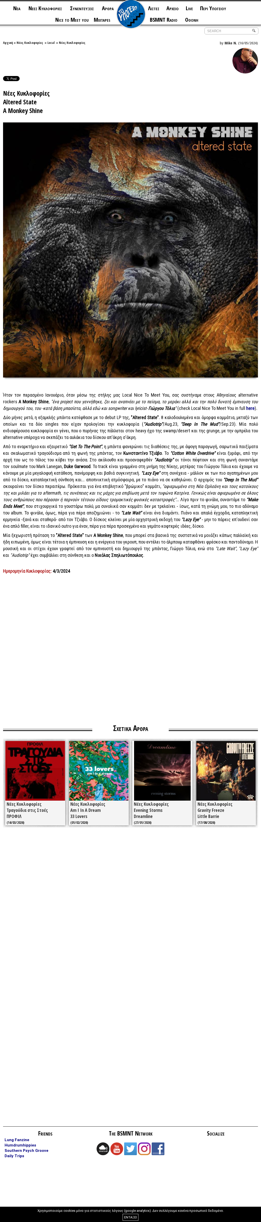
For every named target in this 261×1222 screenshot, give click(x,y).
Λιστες (153, 8)
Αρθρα (108, 8)
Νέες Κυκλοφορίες (30, 42)
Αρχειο (172, 8)
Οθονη (191, 19)
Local (51, 42)
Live (189, 8)
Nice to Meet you (72, 19)
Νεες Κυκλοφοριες (45, 8)
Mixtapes (102, 19)
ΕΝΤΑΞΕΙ (130, 1217)
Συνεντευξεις (82, 8)
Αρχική (8, 42)
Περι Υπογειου (213, 8)
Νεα (16, 8)
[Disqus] (130, 904)
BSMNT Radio (163, 19)
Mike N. (231, 42)
